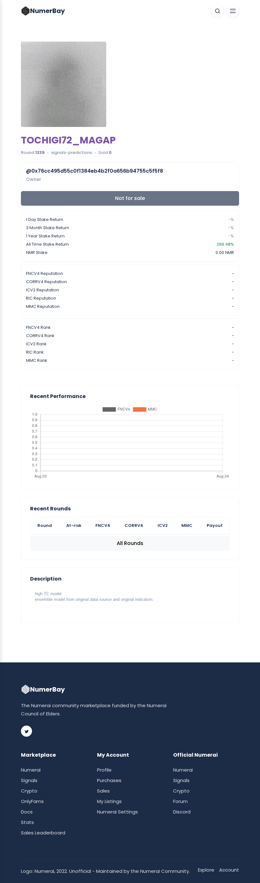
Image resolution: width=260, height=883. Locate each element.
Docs (27, 811)
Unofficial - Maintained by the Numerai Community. (129, 871)
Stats (27, 822)
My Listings (109, 801)
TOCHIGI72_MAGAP (68, 140)
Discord (182, 811)
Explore (206, 869)
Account (229, 869)
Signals (29, 780)
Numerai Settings (117, 811)
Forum (180, 801)
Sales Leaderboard (43, 832)
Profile (104, 770)
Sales (103, 790)
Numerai (31, 770)
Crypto (29, 790)
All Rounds (130, 543)
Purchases (109, 780)
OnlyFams (32, 801)
